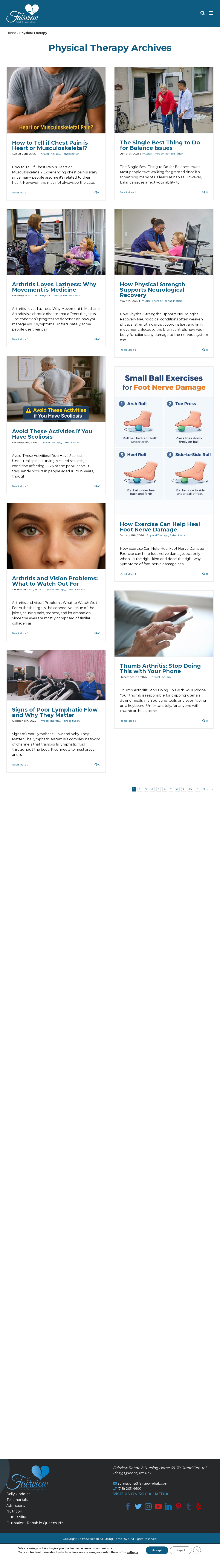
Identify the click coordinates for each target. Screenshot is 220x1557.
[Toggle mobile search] (202, 13)
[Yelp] (198, 1506)
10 (190, 789)
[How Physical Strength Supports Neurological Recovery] (164, 242)
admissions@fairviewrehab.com (143, 1483)
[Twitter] (138, 1506)
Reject (180, 1550)
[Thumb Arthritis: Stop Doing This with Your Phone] (164, 624)
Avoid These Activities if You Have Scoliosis (52, 434)
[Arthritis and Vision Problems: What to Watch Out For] (56, 536)
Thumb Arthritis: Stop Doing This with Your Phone (160, 668)
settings (132, 1552)
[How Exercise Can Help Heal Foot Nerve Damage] (164, 441)
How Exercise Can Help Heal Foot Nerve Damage (160, 527)
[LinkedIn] (168, 1506)
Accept (157, 1550)
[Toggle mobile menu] (211, 13)
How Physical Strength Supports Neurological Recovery (152, 289)
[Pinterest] (178, 1506)
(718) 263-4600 (129, 1489)
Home (11, 33)
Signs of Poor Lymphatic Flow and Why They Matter (55, 712)
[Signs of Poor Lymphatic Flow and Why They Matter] (56, 675)
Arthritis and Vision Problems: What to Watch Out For (55, 581)
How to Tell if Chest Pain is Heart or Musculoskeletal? (50, 145)
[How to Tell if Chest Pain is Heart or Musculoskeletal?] (56, 100)
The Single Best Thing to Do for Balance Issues (160, 145)
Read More (19, 192)
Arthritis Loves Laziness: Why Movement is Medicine (54, 287)
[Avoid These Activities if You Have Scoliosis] (56, 389)
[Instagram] (148, 1506)
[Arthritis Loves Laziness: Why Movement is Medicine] (56, 242)
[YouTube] (158, 1506)
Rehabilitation (70, 153)
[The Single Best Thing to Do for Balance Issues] (164, 100)
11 (197, 789)
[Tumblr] (188, 1506)
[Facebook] (128, 1506)
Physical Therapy (49, 153)
